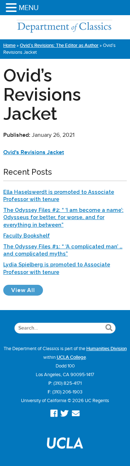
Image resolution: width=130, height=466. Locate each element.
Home (9, 45)
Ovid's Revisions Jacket (33, 152)
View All (27, 290)
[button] (12, 8)
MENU (29, 8)
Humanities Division (106, 348)
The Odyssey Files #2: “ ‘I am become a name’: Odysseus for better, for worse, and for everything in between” (63, 217)
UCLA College (71, 357)
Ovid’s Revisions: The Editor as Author (59, 45)
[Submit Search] (109, 328)
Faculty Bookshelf (26, 235)
